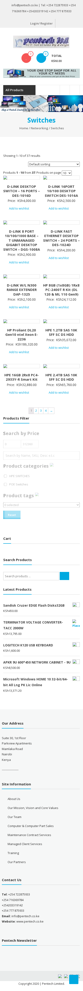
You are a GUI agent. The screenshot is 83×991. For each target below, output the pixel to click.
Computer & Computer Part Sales (31, 826)
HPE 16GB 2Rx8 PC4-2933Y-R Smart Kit (21, 377)
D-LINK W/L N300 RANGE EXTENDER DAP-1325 (22, 289)
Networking (39, 128)
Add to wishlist (19, 208)
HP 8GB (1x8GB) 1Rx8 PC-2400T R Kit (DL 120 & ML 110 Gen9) (61, 289)
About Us (14, 799)
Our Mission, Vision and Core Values (33, 808)
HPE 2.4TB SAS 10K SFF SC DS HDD (61, 377)
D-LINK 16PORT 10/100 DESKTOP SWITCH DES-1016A (61, 191)
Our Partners (17, 862)
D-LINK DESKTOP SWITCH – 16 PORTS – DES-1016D (21, 191)
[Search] (64, 576)
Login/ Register (41, 23)
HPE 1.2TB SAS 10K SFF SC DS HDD (61, 332)
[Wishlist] (26, 58)
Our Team (14, 817)
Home (23, 128)
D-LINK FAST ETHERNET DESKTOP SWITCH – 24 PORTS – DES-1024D (61, 238)
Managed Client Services (25, 844)
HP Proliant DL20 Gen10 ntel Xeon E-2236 (21, 334)
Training (13, 853)
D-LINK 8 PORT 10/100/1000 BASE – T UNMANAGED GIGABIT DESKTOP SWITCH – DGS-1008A (21, 240)
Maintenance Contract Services (29, 835)
